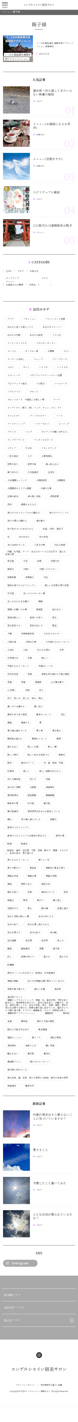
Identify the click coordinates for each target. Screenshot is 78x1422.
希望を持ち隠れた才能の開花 (54, 674)
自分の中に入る (45, 916)
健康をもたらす (27, 504)
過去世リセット (14, 997)
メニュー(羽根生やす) (47, 159)
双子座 (9, 593)
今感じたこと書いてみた (49, 1183)
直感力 (52, 819)
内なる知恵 (58, 545)
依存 (8, 504)
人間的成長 (40, 480)
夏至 (53, 625)
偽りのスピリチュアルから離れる (22, 512)
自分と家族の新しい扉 (17, 916)
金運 (8, 1021)
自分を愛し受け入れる (37, 924)
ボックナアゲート (15, 439)
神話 (8, 884)
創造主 (9, 569)
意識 (8, 722)
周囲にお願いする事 (16, 609)
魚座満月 (10, 1085)
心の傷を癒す (56, 682)
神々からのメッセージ (17, 859)
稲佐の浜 (44, 884)
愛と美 (38, 730)
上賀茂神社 (45, 456)
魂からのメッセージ (38, 1061)
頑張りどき (29, 1045)
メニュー (40, 232)
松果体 (9, 771)
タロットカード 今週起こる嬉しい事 (24, 399)
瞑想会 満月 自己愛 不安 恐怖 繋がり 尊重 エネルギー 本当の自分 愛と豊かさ (36, 851)
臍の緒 (43, 908)
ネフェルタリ (12, 415)
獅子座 (45, 803)
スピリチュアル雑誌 (46, 192)
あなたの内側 (12, 335)
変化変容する (12, 625)
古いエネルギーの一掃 (33, 593)
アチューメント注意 (54, 319)
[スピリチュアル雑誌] (16, 199)
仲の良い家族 (33, 496)
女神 (28, 658)
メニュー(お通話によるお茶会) (51, 126)
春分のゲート (26, 762)
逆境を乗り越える (15, 989)
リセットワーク (47, 448)
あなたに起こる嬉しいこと (19, 327)
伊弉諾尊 (53, 496)
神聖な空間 (50, 876)
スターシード (12, 375)
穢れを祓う (11, 892)
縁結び (9, 900)
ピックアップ (12, 277)
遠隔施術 (47, 1013)
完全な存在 (11, 674)
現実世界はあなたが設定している (42, 811)
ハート (58, 415)
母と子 (32, 779)
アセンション (28, 319)
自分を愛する (12, 932)
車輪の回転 (11, 981)
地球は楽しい (12, 617)
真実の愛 (59, 835)
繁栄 (24, 900)
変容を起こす (35, 625)
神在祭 (32, 868)
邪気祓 (65, 1013)
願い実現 (49, 1045)
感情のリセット (38, 738)
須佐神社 (10, 1045)
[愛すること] (16, 1157)
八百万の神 (38, 545)
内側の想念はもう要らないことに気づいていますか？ (52, 1116)
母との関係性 (12, 779)
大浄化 (9, 650)
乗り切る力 (11, 472)
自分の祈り (11, 924)
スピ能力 (39, 383)
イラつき (55, 335)
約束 (28, 892)
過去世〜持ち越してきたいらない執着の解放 (52, 92)
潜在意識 (30, 795)
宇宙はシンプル (45, 666)
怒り (40, 690)
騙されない (11, 1053)
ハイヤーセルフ (40, 423)
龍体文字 (28, 1085)
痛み (8, 819)
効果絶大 (28, 577)
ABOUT (14, 1307)
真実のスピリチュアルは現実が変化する (25, 835)
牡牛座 (29, 803)
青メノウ (35, 1037)
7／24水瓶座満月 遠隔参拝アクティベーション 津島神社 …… (54, 45)
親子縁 (55, 948)
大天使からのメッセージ (57, 642)
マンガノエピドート (42, 439)
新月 (8, 762)
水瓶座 (32, 787)
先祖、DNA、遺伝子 (52, 528)
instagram (20, 1263)
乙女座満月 (31, 472)
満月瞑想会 (11, 795)
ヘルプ (27, 431)
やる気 (27, 448)
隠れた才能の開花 (44, 1021)
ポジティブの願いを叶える (53, 431)
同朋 (39, 601)
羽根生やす (11, 908)
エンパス (10, 351)
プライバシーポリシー (25, 1385)
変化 (53, 617)
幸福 (8, 682)
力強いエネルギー (47, 569)
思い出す (37, 706)
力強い (25, 569)
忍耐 (26, 690)
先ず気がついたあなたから (19, 528)
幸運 (22, 682)
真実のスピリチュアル (17, 827)
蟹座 (8, 948)
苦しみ (59, 940)
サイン (25, 367)
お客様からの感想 (14, 284)
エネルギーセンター (45, 343)
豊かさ (45, 956)
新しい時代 (11, 754)
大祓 (24, 650)
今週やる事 (44, 488)
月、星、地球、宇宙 (52, 762)
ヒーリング (63, 423)
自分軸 (52, 932)
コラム (44, 277)
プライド (10, 431)
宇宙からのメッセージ (17, 666)
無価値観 (49, 795)
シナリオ (42, 367)
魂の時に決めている (16, 1069)
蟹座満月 (24, 948)
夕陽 (8, 633)
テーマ (55, 399)
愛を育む (55, 730)
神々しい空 (42, 859)
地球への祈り (35, 617)
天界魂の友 (11, 658)
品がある (55, 609)
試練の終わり (26, 956)
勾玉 (44, 577)
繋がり (39, 900)
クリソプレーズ (58, 359)
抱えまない (11, 746)
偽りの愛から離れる (16, 520)
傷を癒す (39, 520)
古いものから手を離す (17, 601)
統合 (65, 892)
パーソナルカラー (37, 415)
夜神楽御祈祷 (26, 633)
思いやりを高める (15, 706)
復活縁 (37, 682)
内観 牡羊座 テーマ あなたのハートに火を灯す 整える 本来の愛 (36, 552)
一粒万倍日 (11, 456)
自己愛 (27, 940)
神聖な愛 (30, 876)
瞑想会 (23, 843)
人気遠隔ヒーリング (16, 480)
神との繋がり (12, 868)
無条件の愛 (11, 803)
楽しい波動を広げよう (49, 771)
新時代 (61, 754)
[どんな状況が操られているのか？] (16, 1223)
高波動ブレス (12, 1061)
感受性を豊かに (14, 738)
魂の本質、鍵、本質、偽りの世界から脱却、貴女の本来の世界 (36, 1077)
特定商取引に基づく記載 (51, 1385)
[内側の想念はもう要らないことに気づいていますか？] (16, 1124)
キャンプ (37, 359)
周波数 (38, 609)
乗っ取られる (51, 464)
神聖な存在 (11, 876)
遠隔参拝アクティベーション (20, 1013)
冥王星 (9, 561)
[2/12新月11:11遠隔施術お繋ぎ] (16, 232)
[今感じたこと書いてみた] (16, 1190)
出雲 (38, 561)
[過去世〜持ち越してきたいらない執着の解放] (16, 100)
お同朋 (50, 351)
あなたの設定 (35, 335)
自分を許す (34, 932)
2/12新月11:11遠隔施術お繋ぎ (52, 225)
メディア (10, 448)
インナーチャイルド (16, 343)
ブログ (39, 101)
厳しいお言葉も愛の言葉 (56, 585)
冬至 (24, 561)
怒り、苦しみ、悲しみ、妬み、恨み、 (25, 698)
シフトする (61, 367)
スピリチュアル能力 (16, 383)
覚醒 (40, 948)
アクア (9, 319)
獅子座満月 (11, 811)
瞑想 (8, 843)
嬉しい (43, 658)
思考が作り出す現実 (16, 714)
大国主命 (10, 642)
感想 (57, 738)
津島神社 (49, 787)
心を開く (10, 690)
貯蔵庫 (9, 965)
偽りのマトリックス (58, 512)
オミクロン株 (30, 351)
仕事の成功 (11, 496)
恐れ (62, 714)
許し (8, 956)
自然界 (43, 940)
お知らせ (40, 135)
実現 (28, 674)
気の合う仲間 (12, 787)
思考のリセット (42, 714)
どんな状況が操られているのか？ (52, 1216)
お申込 (32, 284)
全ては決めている (15, 545)
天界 (60, 650)
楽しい (25, 771)
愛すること (40, 1150)
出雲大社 (54, 561)
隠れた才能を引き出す (17, 1029)
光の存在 (42, 536)
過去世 (56, 989)
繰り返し (56, 900)
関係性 (23, 1021)
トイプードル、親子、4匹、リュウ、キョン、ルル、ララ (33, 407)
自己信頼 (10, 940)
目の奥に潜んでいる (30, 819)
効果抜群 (10, 577)
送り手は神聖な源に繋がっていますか (44, 981)
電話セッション (14, 1037)
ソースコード (59, 383)
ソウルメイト (12, 391)
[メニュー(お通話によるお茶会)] (16, 133)
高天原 (29, 1053)
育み (28, 908)
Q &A (8, 271)
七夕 (28, 456)
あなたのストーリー (51, 327)
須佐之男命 (54, 1037)
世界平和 (30, 464)
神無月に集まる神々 (54, 868)
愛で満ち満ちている (16, 730)
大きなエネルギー (51, 633)
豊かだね (62, 956)
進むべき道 (38, 989)
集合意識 (41, 1029)
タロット (33, 391)
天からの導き (42, 650)
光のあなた (23, 536)
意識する (24, 722)
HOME (12, 1295)
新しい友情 (31, 746)
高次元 (45, 1053)
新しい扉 (51, 746)
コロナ (9, 367)
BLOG (12, 1320)
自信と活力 (61, 908)
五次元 (50, 472)
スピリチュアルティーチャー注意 (45, 375)
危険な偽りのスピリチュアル (20, 585)
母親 (47, 779)
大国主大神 (29, 642)
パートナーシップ (15, 423)
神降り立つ (25, 884)
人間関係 (59, 480)
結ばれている (46, 892)
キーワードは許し (15, 359)
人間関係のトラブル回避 (18, 488)
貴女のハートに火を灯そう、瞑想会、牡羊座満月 (30, 973)
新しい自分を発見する (37, 754)
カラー (65, 351)
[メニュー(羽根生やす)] (16, 166)
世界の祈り (11, 464)
